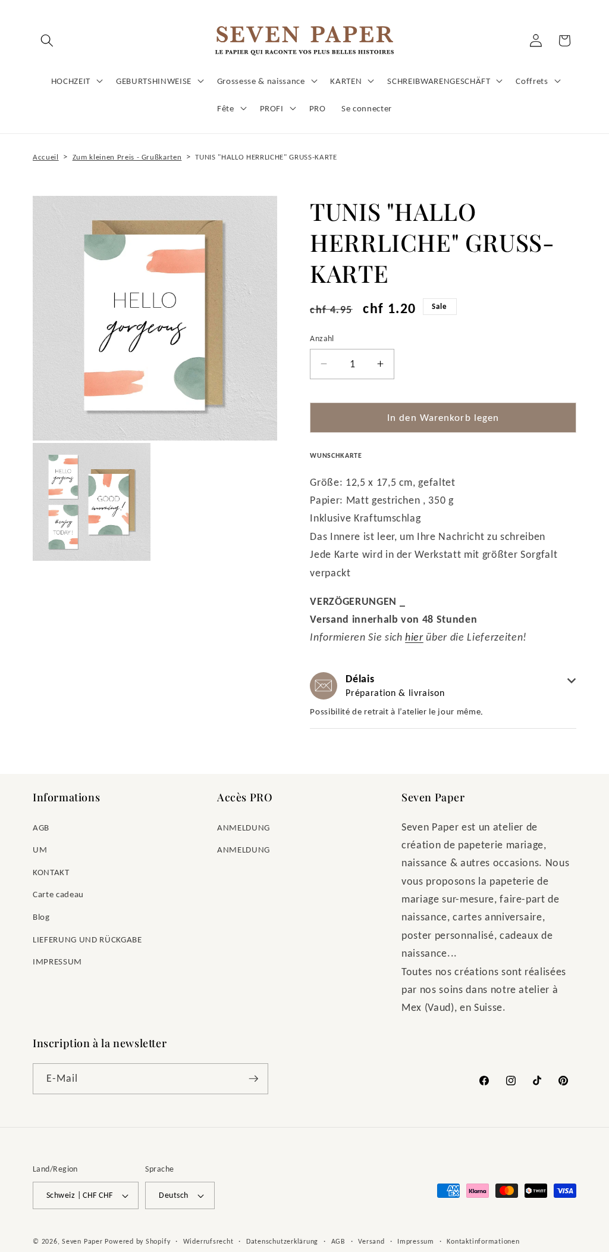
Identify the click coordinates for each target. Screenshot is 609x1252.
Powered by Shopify (137, 1241)
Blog (41, 916)
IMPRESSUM (57, 961)
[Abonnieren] (253, 1078)
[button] (47, 40)
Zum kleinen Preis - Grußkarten (127, 156)
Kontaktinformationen (483, 1241)
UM (40, 849)
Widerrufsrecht (208, 1241)
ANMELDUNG (243, 827)
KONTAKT (51, 872)
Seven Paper (82, 1241)
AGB (41, 827)
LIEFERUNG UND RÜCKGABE (87, 939)
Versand (371, 1241)
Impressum (415, 1241)
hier (414, 637)
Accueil (46, 156)
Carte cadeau (58, 894)
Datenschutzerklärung (282, 1241)
